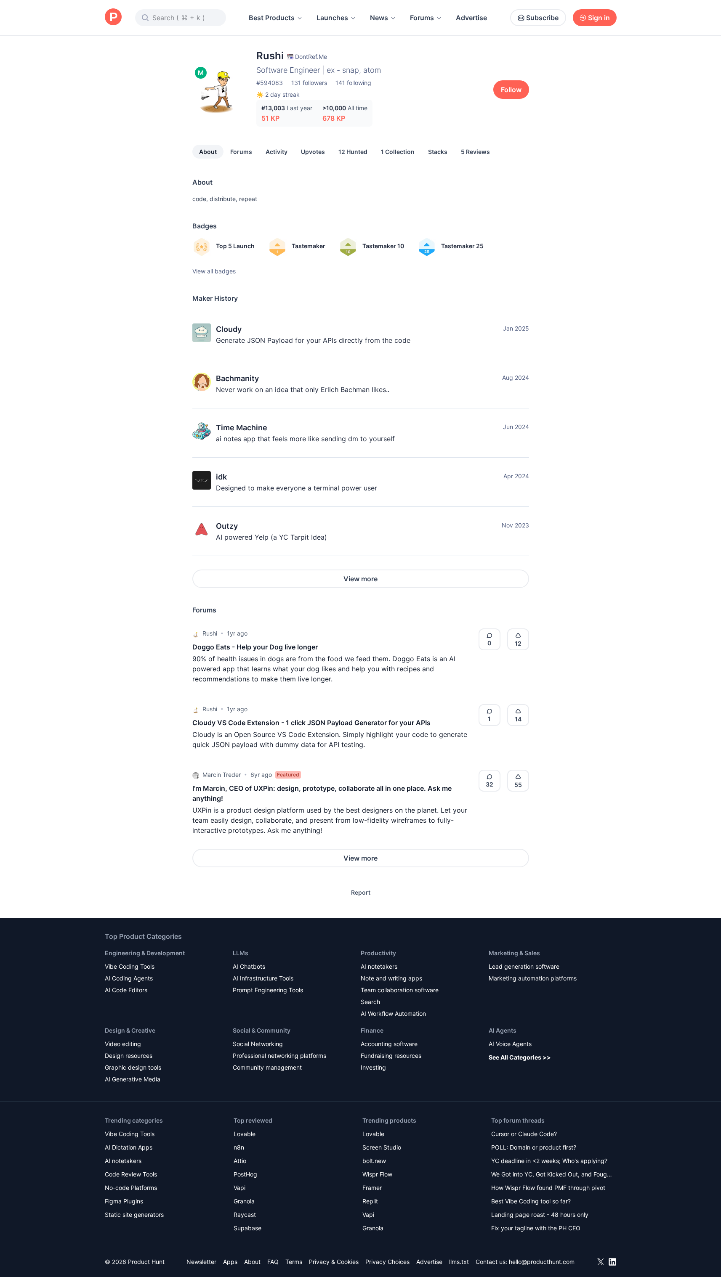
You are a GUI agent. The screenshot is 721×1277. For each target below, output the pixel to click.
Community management (267, 1067)
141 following (353, 82)
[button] (195, 633)
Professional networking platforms (279, 1055)
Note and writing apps (391, 978)
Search (370, 1001)
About (208, 151)
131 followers (309, 82)
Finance (372, 1030)
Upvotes (313, 151)
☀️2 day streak (278, 94)
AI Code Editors (126, 990)
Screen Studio (381, 1147)
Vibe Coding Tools (129, 966)
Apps (230, 1261)
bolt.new (374, 1160)
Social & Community (261, 1030)
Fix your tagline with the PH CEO (535, 1228)
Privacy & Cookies (334, 1261)
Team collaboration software (400, 990)
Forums (422, 17)
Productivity (378, 952)
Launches (332, 17)
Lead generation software (524, 966)
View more (360, 579)
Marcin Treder (221, 774)
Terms (293, 1261)
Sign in (599, 17)
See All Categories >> (520, 1057)
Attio (240, 1160)
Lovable (244, 1133)
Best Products (272, 17)
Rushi (209, 633)
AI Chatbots (249, 966)
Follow (511, 89)
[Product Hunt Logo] (113, 17)
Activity (276, 151)
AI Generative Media (132, 1079)
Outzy (227, 526)
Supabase (247, 1228)
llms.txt (459, 1261)
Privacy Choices (387, 1261)
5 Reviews (475, 151)
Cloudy (229, 329)
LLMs (240, 952)
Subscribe (542, 17)
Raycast (245, 1214)
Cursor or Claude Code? (524, 1133)
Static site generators (134, 1214)
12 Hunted (352, 151)
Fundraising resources (391, 1055)
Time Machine (241, 427)
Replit (370, 1201)
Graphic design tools (133, 1067)
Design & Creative (130, 1030)
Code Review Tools (131, 1174)
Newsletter (201, 1261)
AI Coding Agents (129, 978)
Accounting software (389, 1043)
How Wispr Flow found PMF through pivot (548, 1187)
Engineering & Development (145, 952)
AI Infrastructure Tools (263, 978)
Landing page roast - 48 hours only (539, 1214)
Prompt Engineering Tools (268, 990)
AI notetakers (379, 966)
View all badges (214, 271)
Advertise (471, 17)
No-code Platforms (131, 1187)
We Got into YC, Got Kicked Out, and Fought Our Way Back (551, 1175)
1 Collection (398, 151)
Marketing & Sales (514, 952)
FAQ (273, 1261)
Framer (372, 1187)
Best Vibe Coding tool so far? (531, 1201)
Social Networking (258, 1043)
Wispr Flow (377, 1174)
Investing (373, 1067)
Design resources (128, 1055)
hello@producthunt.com (542, 1261)
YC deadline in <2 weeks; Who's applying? (549, 1160)
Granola (244, 1201)
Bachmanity (237, 378)
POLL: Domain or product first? (533, 1147)
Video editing (123, 1043)
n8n (239, 1147)
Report (360, 892)
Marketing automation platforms (533, 978)
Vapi (239, 1187)
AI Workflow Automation (393, 1013)
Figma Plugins (124, 1201)
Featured (288, 774)
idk (221, 476)
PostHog (245, 1174)
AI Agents (502, 1030)
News (379, 17)
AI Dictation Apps (128, 1147)
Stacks (437, 151)
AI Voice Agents (510, 1043)
